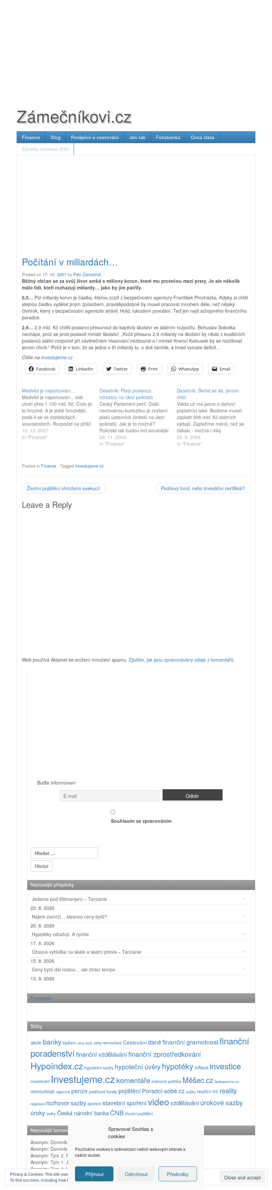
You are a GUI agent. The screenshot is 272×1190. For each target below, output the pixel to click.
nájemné (63, 1091)
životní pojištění (139, 1113)
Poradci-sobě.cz (163, 1091)
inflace (201, 1067)
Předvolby (178, 1173)
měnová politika (166, 1081)
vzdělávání (184, 1102)
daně (154, 1042)
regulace (38, 1103)
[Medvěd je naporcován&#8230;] (61, 413)
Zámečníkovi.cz (74, 115)
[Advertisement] (136, 46)
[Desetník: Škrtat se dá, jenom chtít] (215, 417)
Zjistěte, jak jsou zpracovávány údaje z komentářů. (182, 659)
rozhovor (57, 1102)
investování (40, 1081)
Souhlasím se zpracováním (141, 820)
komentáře (133, 1080)
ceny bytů (84, 1042)
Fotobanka (168, 137)
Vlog (55, 137)
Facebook (41, 998)
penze (79, 1091)
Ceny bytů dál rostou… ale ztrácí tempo (73, 969)
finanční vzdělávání (101, 1053)
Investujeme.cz (57, 357)
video (158, 1101)
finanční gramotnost (190, 1041)
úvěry (51, 1113)
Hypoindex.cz (57, 1065)
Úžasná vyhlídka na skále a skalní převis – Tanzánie (86, 951)
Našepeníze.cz (227, 1081)
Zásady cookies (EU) (45, 149)
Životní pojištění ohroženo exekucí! (63, 488)
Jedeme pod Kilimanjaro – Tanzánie (69, 899)
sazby (78, 1103)
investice (225, 1066)
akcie (36, 1042)
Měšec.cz (197, 1079)
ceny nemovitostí (108, 1042)
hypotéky (177, 1066)
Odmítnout (136, 1173)
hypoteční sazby (98, 1068)
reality (228, 1090)
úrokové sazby (221, 1102)
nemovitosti (42, 1091)
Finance (31, 137)
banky (52, 1041)
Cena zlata (202, 137)
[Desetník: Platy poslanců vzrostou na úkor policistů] (138, 417)
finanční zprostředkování (164, 1054)
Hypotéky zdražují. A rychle (60, 934)
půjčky (191, 1091)
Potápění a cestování (95, 137)
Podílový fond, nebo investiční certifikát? (203, 488)
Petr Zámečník (87, 274)
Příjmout (94, 1173)
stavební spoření (124, 1103)
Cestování (135, 1042)
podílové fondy (103, 1091)
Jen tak (137, 137)
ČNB (117, 1112)
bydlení (69, 1042)
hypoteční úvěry (138, 1066)
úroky (38, 1112)
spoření (94, 1103)
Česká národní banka (83, 1113)
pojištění (129, 1091)
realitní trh (207, 1091)
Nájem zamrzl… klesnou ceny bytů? (69, 916)
